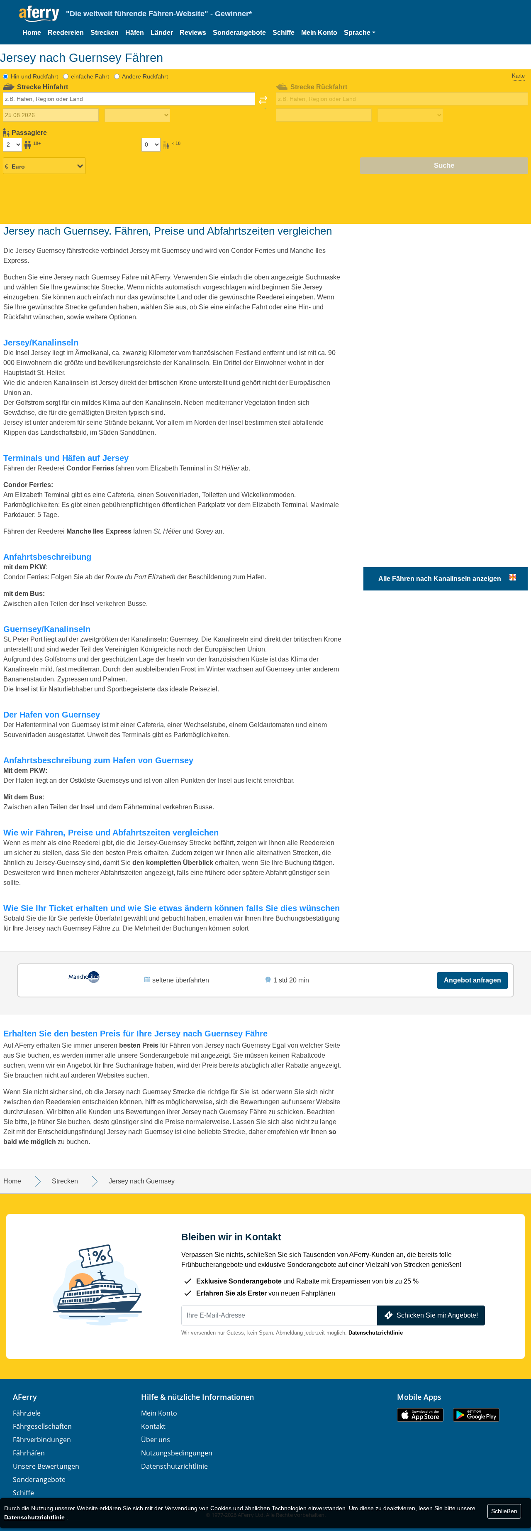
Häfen (134, 32)
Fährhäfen (29, 1453)
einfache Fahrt (90, 76)
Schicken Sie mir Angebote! (437, 1315)
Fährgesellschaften (42, 1426)
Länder (162, 32)
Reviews (193, 32)
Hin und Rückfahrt (34, 76)
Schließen (504, 1511)
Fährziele (27, 1413)
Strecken (104, 32)
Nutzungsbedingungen (176, 1453)
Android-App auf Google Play (476, 1415)
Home (31, 32)
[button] (360, 32)
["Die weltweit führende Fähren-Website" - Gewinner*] (39, 13)
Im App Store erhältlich (420, 1415)
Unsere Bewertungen (46, 1466)
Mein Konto (319, 32)
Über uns (155, 1439)
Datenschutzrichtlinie (375, 1333)
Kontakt (153, 1426)
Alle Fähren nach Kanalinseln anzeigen (439, 578)
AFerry (25, 1397)
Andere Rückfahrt (145, 76)
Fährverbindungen (42, 1439)
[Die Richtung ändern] (263, 102)
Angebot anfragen (472, 980)
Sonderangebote (239, 32)
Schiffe (284, 32)
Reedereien (66, 32)
